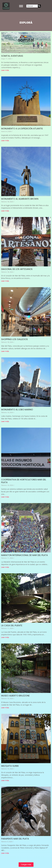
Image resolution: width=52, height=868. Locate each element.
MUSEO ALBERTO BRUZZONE (15, 695)
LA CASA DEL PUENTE (11, 625)
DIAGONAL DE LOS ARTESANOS (17, 269)
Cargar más (26, 864)
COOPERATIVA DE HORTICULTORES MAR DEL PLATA (23, 481)
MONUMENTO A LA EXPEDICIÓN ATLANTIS (22, 128)
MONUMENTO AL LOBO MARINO (17, 409)
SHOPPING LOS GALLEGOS (14, 339)
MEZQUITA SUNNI (10, 766)
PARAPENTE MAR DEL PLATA (15, 838)
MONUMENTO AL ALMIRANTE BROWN (19, 198)
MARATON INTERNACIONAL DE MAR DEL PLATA (24, 555)
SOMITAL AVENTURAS (12, 55)
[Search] (39, 6)
